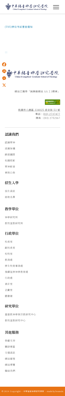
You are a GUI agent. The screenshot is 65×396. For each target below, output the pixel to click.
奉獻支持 (10, 340)
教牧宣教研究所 (14, 223)
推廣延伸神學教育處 (16, 271)
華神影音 (10, 166)
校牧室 (9, 253)
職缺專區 (10, 346)
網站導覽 (10, 364)
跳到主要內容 (7, 19)
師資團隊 (10, 154)
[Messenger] (4, 78)
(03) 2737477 (51, 114)
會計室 (9, 284)
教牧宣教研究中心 (15, 320)
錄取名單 (10, 197)
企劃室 (9, 290)
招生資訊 (10, 191)
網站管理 (10, 358)
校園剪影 (10, 160)
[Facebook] (4, 64)
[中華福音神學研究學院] (27, 7)
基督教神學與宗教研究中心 (20, 314)
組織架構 (10, 148)
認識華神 (10, 142)
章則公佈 (10, 172)
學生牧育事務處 (14, 265)
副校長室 (10, 247)
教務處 (9, 259)
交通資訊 (10, 352)
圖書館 (9, 296)
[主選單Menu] (56, 7)
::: (1, 19)
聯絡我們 (10, 370)
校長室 (9, 241)
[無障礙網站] (52, 103)
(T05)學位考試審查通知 (19, 26)
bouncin (59, 391)
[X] (4, 85)
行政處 (9, 278)
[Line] (4, 71)
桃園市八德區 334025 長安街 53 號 (39, 109)
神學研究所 (11, 217)
